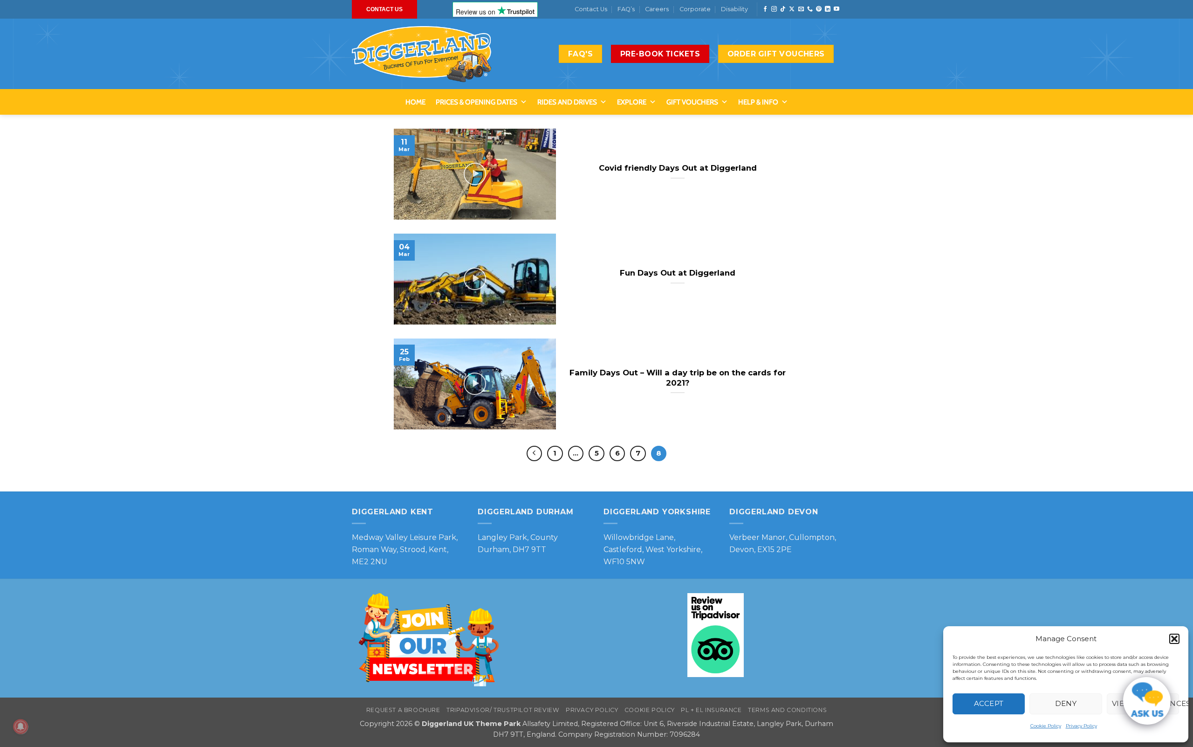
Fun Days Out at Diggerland (677, 272)
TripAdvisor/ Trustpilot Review (502, 709)
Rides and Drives (567, 102)
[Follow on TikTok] (783, 9)
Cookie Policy (1045, 726)
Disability (734, 9)
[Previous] (534, 454)
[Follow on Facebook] (765, 9)
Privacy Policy (1081, 726)
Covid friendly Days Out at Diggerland (678, 168)
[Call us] (810, 9)
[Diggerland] (422, 54)
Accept (989, 703)
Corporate (695, 9)
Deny (1066, 703)
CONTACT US (384, 9)
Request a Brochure (403, 709)
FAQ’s (626, 9)
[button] (1174, 638)
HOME (415, 102)
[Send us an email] (801, 9)
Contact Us (591, 9)
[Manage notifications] (20, 726)
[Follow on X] (792, 9)
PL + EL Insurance (711, 709)
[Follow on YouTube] (836, 9)
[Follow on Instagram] (774, 9)
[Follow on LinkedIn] (827, 9)
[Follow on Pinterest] (819, 9)
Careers (657, 9)
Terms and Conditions (787, 709)
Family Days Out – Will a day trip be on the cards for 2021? (677, 377)
